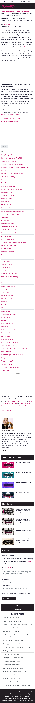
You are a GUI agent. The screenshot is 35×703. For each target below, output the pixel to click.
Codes (29, 2)
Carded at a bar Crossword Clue (12, 640)
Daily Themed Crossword (9, 403)
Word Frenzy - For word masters (23, 493)
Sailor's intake (5, 336)
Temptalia (18, 698)
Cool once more (6, 352)
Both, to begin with (7, 239)
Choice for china (6, 220)
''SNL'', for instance (7, 345)
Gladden (4, 320)
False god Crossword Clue (10, 618)
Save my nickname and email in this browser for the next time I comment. (16, 594)
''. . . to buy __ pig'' (7, 361)
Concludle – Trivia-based (23, 462)
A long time (5, 280)
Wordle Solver (9, 2)
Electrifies (4, 170)
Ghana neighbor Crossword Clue (13, 665)
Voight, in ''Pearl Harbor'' (9, 273)
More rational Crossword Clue (12, 631)
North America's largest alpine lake (12, 211)
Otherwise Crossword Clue (11, 661)
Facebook (17, 609)
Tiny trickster (5, 370)
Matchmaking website (8, 330)
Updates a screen (7, 298)
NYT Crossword (28, 47)
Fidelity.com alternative (8, 245)
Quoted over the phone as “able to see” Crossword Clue (15, 636)
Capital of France (6, 199)
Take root (4, 270)
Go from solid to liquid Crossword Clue (14, 628)
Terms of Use (18, 696)
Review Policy (26, 694)
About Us (4, 692)
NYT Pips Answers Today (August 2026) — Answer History (23, 540)
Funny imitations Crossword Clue (13, 654)
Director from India (7, 224)
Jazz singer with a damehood (10, 342)
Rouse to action (6, 317)
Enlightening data (7, 339)
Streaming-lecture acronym (10, 367)
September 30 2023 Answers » (10, 121)
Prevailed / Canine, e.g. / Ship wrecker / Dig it (15, 167)
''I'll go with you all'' (7, 261)
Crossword (10, 11)
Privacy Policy (28, 565)
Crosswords (20, 2)
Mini (30, 401)
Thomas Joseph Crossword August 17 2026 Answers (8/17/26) (24, 520)
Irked (3, 308)
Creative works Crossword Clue (12, 668)
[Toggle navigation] (31, 6)
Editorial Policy (9, 696)
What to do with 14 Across (9, 205)
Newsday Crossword (22, 11)
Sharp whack (5, 358)
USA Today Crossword (19, 406)
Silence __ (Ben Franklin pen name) (12, 164)
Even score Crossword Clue (11, 682)
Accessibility (26, 696)
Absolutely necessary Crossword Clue (14, 671)
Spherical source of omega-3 (10, 277)
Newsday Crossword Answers (10, 115)
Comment (4, 569)
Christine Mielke (7, 24)
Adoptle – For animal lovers (24, 472)
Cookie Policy (8, 694)
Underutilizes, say (7, 295)
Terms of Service (7, 567)
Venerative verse (6, 364)
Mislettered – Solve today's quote (24, 483)
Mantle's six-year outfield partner (12, 355)
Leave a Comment (6, 410)
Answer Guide (10, 413)
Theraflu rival (5, 183)
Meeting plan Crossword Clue (11, 651)
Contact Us (11, 692)
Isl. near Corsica (6, 236)
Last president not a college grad (12, 189)
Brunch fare (5, 202)
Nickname (7, 579)
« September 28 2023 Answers (10, 119)
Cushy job (4, 258)
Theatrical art (5, 292)
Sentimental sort (6, 255)
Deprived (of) (5, 208)
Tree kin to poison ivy (8, 177)
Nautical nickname (7, 311)
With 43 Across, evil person (10, 214)
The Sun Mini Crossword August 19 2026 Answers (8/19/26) (23, 510)
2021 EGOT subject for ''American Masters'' (15, 348)
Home (3, 11)
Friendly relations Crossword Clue (13, 621)
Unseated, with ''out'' (8, 252)
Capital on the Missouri (8, 161)
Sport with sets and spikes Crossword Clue (16, 685)
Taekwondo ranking (7, 195)
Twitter (17, 605)
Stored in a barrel (7, 305)
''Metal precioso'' (6, 264)
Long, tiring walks (7, 155)
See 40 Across (5, 217)
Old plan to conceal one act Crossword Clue (16, 647)
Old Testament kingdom (9, 314)
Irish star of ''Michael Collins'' (10, 230)
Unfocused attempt (7, 192)
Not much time (6, 180)
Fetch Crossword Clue (9, 675)
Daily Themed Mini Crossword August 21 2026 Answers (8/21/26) (23, 530)
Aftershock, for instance (9, 227)
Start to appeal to (7, 267)
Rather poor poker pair (8, 233)
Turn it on (4, 289)
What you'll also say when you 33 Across (14, 242)
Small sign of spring (7, 333)
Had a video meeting (8, 286)
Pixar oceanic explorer (8, 186)
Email (6, 585)
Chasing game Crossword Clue (12, 644)
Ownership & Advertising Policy (24, 692)
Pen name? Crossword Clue (11, 678)
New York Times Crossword (16, 401)
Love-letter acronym (7, 323)
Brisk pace (4, 327)
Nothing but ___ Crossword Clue (12, 658)
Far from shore (6, 248)
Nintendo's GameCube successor (12, 174)
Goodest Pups (26, 698)
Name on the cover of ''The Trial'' (11, 158)
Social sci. (4, 302)
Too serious (5, 283)
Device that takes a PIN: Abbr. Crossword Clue (17, 624)
